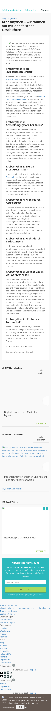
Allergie (3, 608)
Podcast (3, 645)
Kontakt (3, 657)
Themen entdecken (8, 605)
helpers (3, 654)
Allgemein (12, 18)
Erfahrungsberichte (11, 10)
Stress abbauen (13, 79)
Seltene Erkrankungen (40, 608)
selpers (33, 670)
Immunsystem (24, 608)
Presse (3, 634)
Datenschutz (5, 662)
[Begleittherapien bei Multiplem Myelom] (25, 393)
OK (20, 707)
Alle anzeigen (41, 371)
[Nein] (25, 707)
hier (37, 596)
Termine (3, 648)
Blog (4, 18)
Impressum (5, 659)
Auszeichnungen (7, 622)
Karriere (3, 637)
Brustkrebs (10, 177)
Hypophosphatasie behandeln (20, 537)
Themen (45, 10)
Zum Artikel (17, 489)
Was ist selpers (6, 631)
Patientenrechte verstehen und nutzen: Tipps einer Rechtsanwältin (25, 478)
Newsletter (5, 651)
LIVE (9, 654)
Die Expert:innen (7, 614)
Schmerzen (12, 608)
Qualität (3, 628)
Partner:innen (6, 619)
